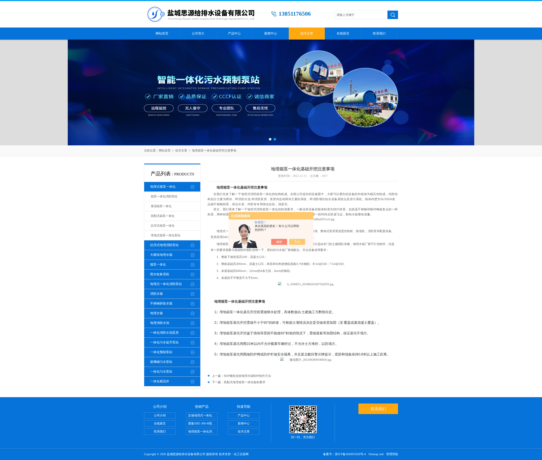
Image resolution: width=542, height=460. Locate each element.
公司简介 (198, 33)
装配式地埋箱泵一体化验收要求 (244, 382)
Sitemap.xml (376, 454)
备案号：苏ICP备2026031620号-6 (344, 454)
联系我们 (379, 33)
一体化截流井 (159, 381)
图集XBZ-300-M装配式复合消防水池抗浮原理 (203, 423)
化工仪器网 (241, 454)
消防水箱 (156, 293)
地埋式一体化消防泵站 (166, 284)
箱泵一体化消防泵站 (164, 196)
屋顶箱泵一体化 (161, 206)
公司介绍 (160, 415)
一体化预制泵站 (161, 352)
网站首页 (162, 33)
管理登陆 (392, 454)
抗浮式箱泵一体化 (162, 225)
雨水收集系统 (159, 274)
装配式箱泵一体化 (162, 216)
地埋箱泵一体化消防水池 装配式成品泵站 (203, 431)
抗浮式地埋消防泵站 (164, 245)
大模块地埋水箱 (161, 254)
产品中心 (234, 33)
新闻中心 (270, 33)
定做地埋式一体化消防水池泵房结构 (203, 415)
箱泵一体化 (158, 264)
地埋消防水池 (159, 323)
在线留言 (343, 33)
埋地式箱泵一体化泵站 (165, 235)
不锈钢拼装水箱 (161, 303)
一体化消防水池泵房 (164, 332)
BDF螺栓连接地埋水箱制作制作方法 (247, 375)
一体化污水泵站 (161, 371)
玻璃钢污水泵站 (161, 362)
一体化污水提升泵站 (164, 342)
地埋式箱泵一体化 (163, 186)
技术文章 (306, 33)
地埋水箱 (156, 313)
